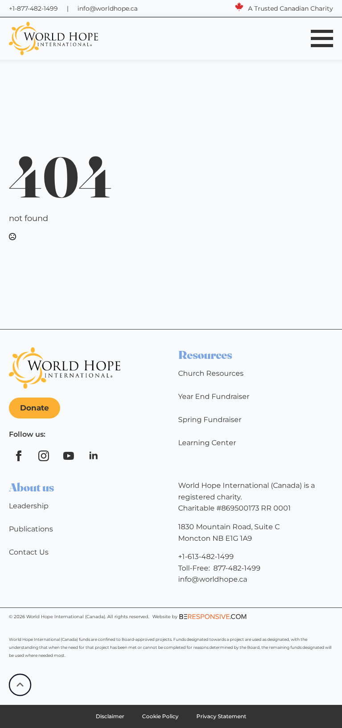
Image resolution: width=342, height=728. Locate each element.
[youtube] (68, 456)
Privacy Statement (221, 716)
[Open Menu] (322, 38)
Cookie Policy (160, 716)
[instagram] (43, 456)
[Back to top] (20, 685)
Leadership (29, 506)
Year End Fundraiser (213, 396)
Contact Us (29, 552)
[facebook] (18, 456)
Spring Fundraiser (209, 419)
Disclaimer (110, 716)
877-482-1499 (237, 568)
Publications (31, 529)
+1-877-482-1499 (33, 8)
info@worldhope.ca (107, 8)
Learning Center (207, 442)
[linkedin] (93, 456)
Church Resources (211, 373)
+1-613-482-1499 (206, 556)
